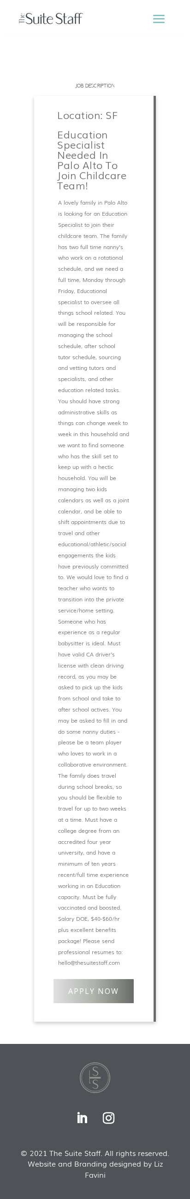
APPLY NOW (93, 991)
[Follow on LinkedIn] (81, 1118)
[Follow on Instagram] (108, 1118)
